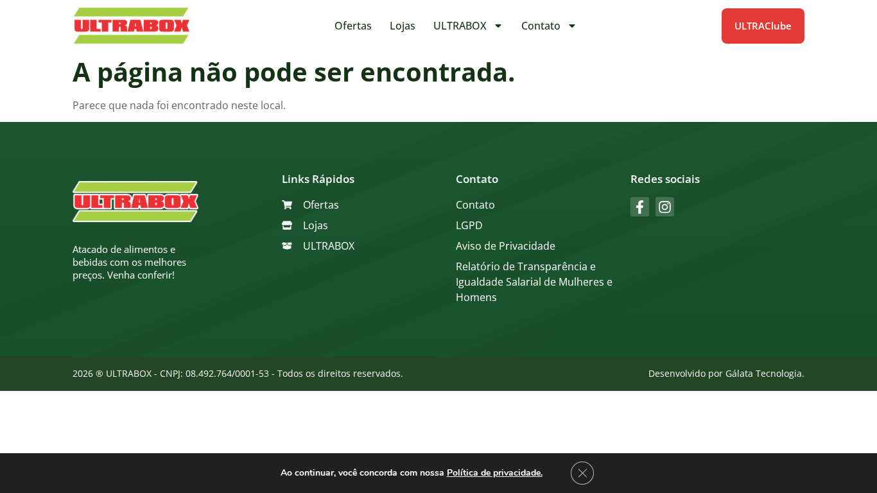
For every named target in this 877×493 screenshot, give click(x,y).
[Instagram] (665, 206)
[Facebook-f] (639, 206)
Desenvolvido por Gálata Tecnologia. (726, 373)
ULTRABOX (460, 26)
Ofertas (353, 26)
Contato (540, 26)
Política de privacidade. (495, 473)
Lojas (402, 26)
